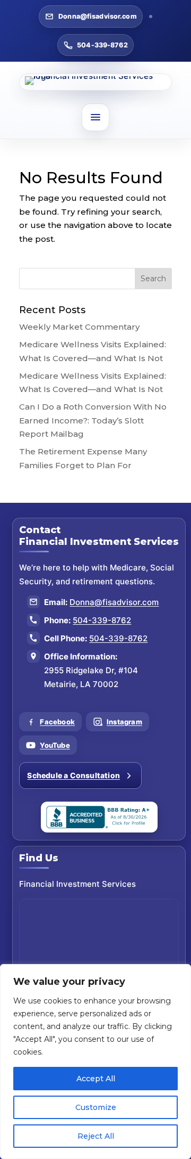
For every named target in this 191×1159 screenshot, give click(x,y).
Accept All (95, 1078)
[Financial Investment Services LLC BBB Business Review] (99, 817)
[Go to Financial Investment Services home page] (95, 82)
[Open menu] (95, 117)
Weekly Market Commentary (79, 327)
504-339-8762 (102, 45)
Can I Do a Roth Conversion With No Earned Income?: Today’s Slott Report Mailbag (93, 420)
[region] (95, 1061)
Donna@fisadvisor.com (97, 16)
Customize (95, 1107)
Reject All (95, 1136)
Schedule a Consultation (73, 775)
